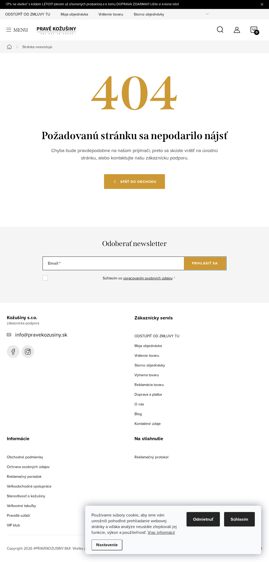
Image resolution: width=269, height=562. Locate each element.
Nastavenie (107, 545)
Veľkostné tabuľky (21, 505)
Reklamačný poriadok (24, 476)
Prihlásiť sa (205, 263)
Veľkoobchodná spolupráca (29, 486)
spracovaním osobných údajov (147, 278)
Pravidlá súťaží (18, 515)
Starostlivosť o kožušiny (26, 496)
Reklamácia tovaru (149, 384)
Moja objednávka (74, 14)
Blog (138, 414)
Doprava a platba (148, 394)
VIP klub (13, 525)
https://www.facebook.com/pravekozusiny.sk (13, 351)
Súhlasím (239, 519)
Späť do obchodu (138, 181)
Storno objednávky (149, 14)
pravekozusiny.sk (28, 351)
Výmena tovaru (146, 375)
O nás (139, 404)
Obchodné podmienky (25, 457)
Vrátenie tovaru (111, 14)
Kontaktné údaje (147, 423)
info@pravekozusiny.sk (41, 334)
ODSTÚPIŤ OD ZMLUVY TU (27, 14)
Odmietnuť (203, 519)
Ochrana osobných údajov (28, 466)
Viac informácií (161, 532)
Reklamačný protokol (151, 457)
